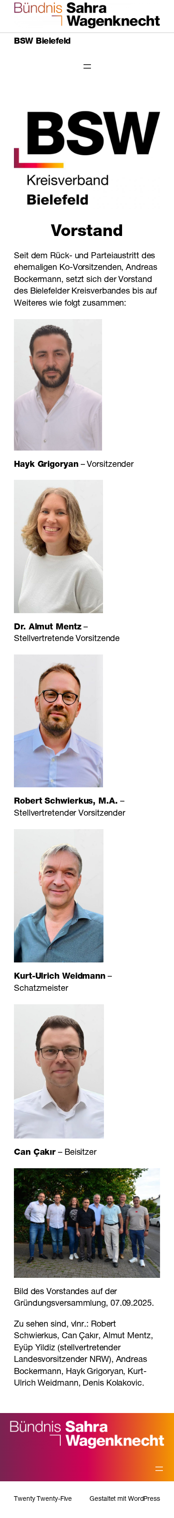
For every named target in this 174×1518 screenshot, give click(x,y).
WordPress (144, 1499)
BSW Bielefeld (42, 42)
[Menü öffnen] (87, 66)
